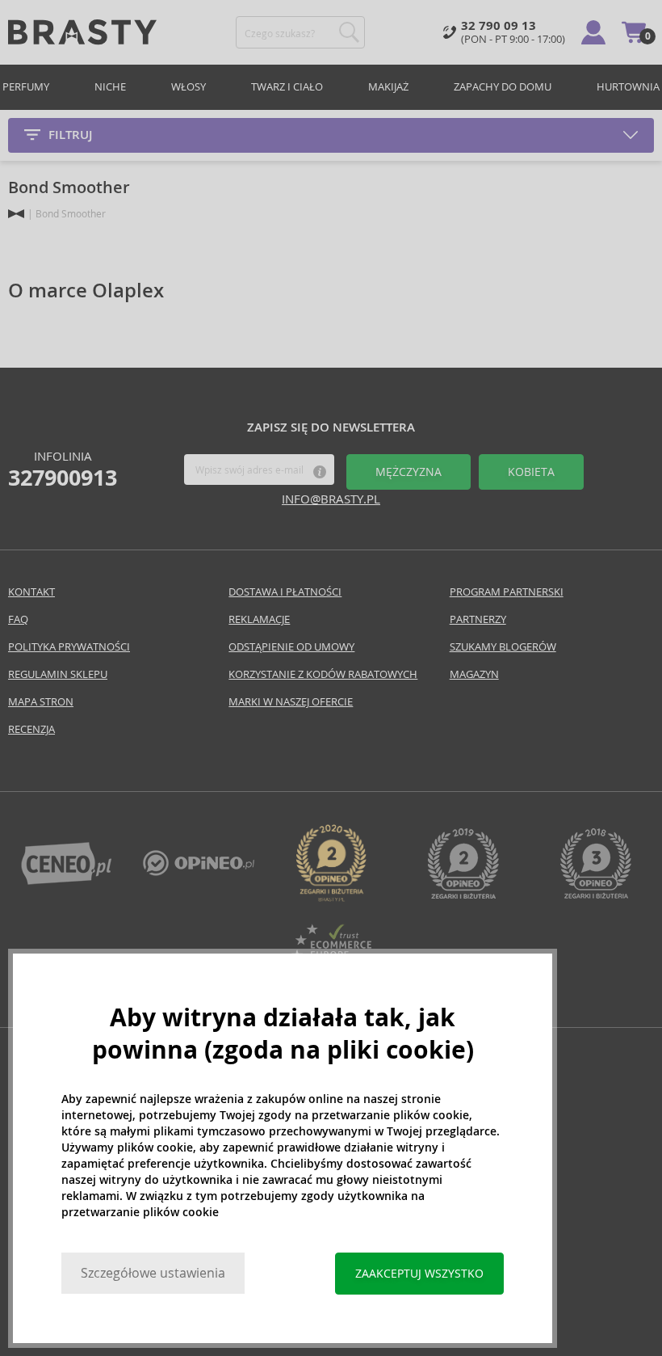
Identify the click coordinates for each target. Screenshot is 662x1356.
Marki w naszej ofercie (290, 702)
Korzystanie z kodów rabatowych (322, 674)
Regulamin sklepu (57, 674)
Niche (110, 87)
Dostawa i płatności (284, 592)
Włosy (188, 87)
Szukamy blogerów (503, 647)
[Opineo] (331, 897)
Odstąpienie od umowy (291, 647)
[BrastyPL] (198, 871)
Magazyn (474, 674)
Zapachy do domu (502, 87)
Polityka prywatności (69, 647)
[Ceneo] (66, 880)
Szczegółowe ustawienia (153, 1273)
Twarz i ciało (287, 87)
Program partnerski (507, 592)
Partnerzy (478, 619)
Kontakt (31, 592)
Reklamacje (259, 619)
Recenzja (31, 729)
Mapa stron (40, 702)
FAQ (18, 619)
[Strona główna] (16, 213)
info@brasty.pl (331, 499)
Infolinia (62, 469)
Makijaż (388, 87)
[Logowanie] (593, 32)
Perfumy (25, 87)
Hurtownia (628, 87)
